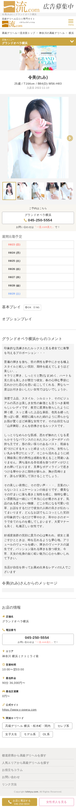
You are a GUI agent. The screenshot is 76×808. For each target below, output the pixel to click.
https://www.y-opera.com (19, 709)
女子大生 (11, 734)
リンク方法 (9, 784)
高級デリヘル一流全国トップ (18, 33)
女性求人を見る (56, 802)
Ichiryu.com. (32, 791)
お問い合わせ (11, 777)
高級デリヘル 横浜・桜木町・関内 (28, 725)
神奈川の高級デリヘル (52, 33)
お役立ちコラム (12, 770)
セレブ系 (63, 725)
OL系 (46, 734)
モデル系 (30, 734)
